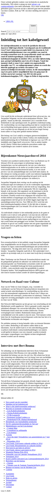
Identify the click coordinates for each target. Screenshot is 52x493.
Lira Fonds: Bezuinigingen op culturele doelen (23, 446)
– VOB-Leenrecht (13, 415)
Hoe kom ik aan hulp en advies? (18, 448)
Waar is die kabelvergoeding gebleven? (21, 406)
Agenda (9, 435)
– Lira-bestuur (11, 433)
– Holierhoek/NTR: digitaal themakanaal (21, 419)
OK (2, 15)
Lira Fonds (10, 476)
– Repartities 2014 (13, 441)
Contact (9, 487)
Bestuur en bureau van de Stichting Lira (21, 467)
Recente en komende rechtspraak (18, 409)
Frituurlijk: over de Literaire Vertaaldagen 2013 (24, 454)
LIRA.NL (10, 21)
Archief (9, 482)
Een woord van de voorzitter (17, 402)
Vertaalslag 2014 (12, 456)
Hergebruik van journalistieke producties (21, 422)
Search (3, 31)
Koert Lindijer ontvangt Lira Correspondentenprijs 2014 (27, 459)
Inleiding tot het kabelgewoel (17, 404)
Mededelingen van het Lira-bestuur (19, 426)
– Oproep (9, 463)
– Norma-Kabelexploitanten (16, 413)
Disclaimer (10, 485)
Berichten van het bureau (15, 461)
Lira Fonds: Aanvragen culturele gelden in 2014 (24, 443)
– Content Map (11, 428)
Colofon (9, 470)
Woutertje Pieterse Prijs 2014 (17, 452)
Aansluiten (10, 474)
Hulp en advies (11, 478)
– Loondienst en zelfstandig (16, 430)
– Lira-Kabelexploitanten (15, 411)
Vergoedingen (11, 480)
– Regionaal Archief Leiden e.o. (18, 417)
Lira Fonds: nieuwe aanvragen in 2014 (20, 450)
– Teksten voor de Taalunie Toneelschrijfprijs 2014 (25, 465)
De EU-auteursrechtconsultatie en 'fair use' (22, 424)
